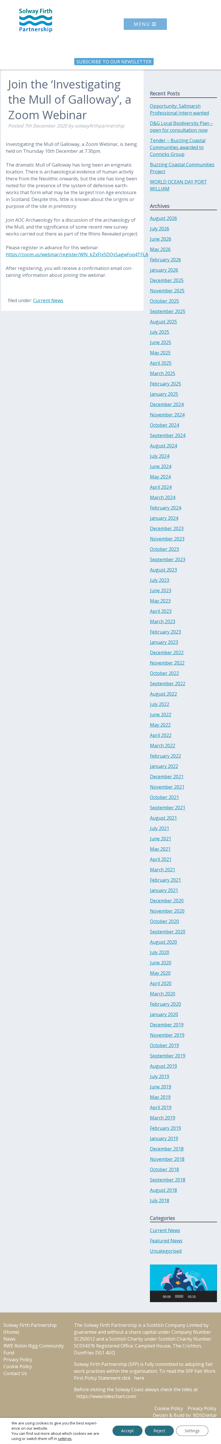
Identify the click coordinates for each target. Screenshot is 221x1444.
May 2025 (160, 353)
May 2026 (160, 249)
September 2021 (167, 807)
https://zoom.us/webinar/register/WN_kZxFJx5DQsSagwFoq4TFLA (77, 254)
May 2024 (160, 477)
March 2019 (162, 1118)
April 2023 (161, 611)
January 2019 (164, 1138)
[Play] (157, 1296)
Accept (127, 1430)
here (139, 1378)
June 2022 (160, 714)
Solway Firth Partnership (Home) (30, 1328)
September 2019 (167, 1056)
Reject (159, 1430)
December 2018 (167, 1149)
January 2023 (164, 642)
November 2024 (167, 415)
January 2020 (164, 1014)
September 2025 (167, 311)
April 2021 (161, 859)
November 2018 (167, 1159)
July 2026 (159, 228)
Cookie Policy (17, 1366)
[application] (183, 1283)
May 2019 (160, 1097)
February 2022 (165, 756)
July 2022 (159, 704)
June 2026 (160, 239)
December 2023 (167, 528)
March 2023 (162, 621)
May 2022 (160, 725)
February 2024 (165, 508)
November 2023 (167, 539)
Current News (48, 300)
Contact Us (15, 1373)
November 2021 (167, 787)
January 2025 (164, 394)
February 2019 (165, 1128)
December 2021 (167, 776)
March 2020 (162, 994)
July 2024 (159, 456)
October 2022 (164, 673)
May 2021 (160, 849)
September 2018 (167, 1180)
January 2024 (164, 518)
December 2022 (167, 652)
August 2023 (163, 570)
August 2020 (163, 942)
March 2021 (162, 869)
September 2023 (167, 559)
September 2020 (167, 931)
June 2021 (160, 838)
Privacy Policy (17, 1359)
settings (65, 1438)
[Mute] (201, 1296)
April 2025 (161, 363)
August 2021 (163, 818)
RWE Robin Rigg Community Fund (33, 1349)
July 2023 (159, 580)
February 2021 (165, 880)
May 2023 (160, 601)
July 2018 (159, 1200)
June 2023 (160, 590)
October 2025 (164, 301)
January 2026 (164, 270)
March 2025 (162, 373)
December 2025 (167, 280)
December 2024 (167, 404)
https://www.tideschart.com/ (106, 1396)
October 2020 (164, 921)
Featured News (166, 1241)
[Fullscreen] (210, 1296)
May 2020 (160, 973)
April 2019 (161, 1107)
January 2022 (164, 766)
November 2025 (167, 290)
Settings (192, 1430)
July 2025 (159, 332)
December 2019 (167, 1025)
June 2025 (160, 342)
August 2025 (163, 321)
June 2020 (160, 963)
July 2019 (159, 1076)
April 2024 (161, 487)
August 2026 (163, 218)
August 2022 (163, 694)
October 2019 (164, 1045)
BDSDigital (204, 1415)
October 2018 (164, 1169)
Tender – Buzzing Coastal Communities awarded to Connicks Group (177, 147)
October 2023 (164, 549)
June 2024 (160, 466)
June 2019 (160, 1087)
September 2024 (167, 435)
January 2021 (164, 890)
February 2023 (165, 632)
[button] (183, 1283)
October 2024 (164, 425)
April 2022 (161, 735)
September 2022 (167, 683)
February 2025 (165, 384)
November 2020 (167, 911)
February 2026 (165, 259)
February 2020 (165, 1004)
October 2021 (164, 797)
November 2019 (167, 1035)
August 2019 (163, 1066)
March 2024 (162, 497)
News (9, 1339)
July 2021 (159, 828)
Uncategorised (166, 1251)
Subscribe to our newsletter (114, 61)
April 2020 (161, 983)
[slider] (179, 1296)
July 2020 (159, 952)
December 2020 (167, 900)
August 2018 (163, 1190)
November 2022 (167, 663)
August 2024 (163, 446)
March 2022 (162, 745)
